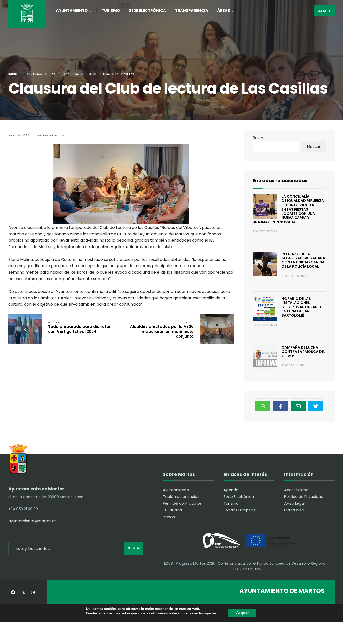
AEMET (324, 11)
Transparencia (191, 10)
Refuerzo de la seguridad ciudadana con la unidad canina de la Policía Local (303, 260)
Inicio (12, 74)
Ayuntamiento (72, 10)
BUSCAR (134, 548)
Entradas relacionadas (280, 180)
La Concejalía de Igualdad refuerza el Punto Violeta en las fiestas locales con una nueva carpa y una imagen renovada (288, 209)
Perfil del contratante (182, 503)
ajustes (210, 613)
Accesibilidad (296, 489)
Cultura (33, 74)
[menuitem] (76, 9)
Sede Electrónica (147, 10)
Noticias (48, 74)
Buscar (259, 138)
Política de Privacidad (303, 496)
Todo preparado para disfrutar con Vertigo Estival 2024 (79, 327)
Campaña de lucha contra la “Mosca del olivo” (303, 351)
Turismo (111, 10)
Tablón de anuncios (181, 496)
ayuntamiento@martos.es (32, 520)
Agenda (231, 489)
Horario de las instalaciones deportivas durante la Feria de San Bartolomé (302, 307)
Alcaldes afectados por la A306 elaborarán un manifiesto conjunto (162, 329)
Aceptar (242, 612)
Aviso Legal (294, 503)
